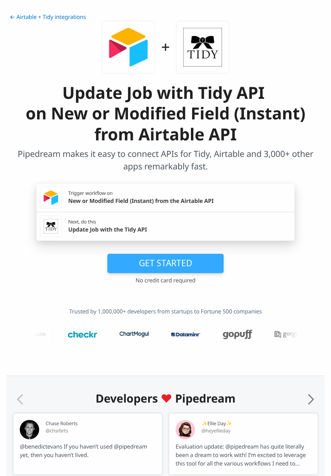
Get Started (165, 263)
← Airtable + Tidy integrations (48, 17)
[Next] (310, 399)
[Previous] (20, 399)
